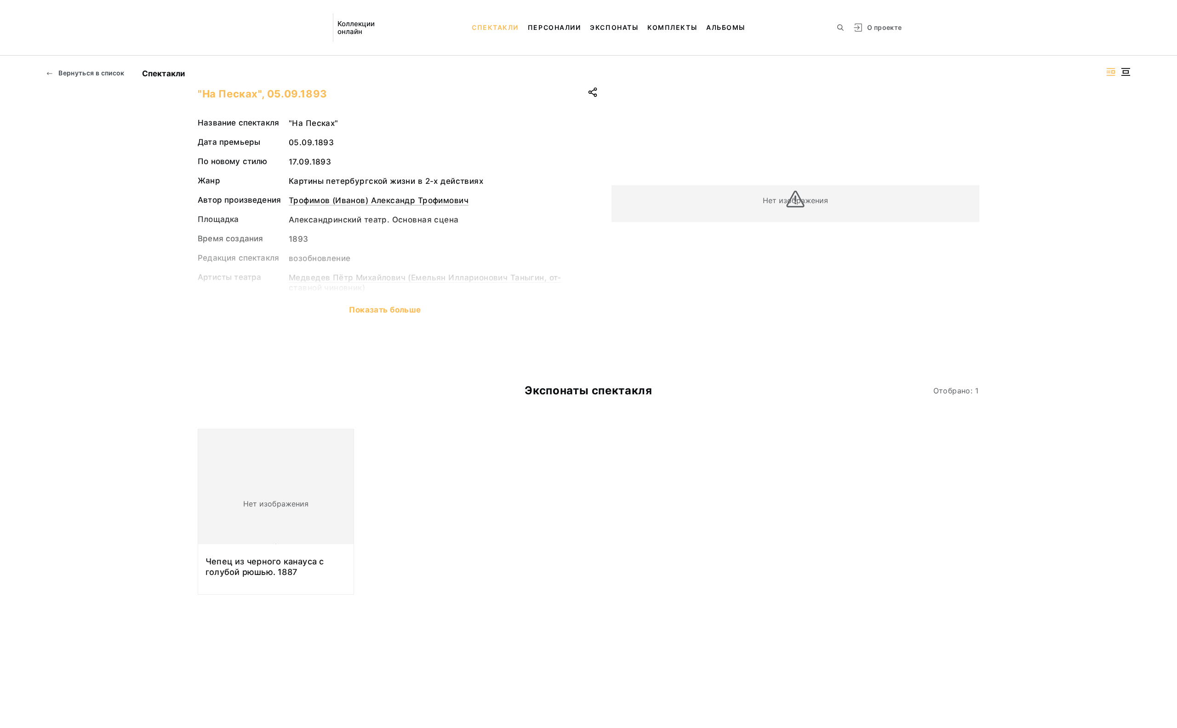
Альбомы (725, 27)
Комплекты (672, 27)
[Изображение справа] (1110, 71)
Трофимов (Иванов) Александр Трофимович (379, 200)
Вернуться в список (91, 73)
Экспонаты (614, 27)
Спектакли (495, 27)
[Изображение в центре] (1125, 71)
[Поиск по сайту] (840, 28)
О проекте (884, 27)
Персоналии (554, 27)
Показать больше (385, 309)
